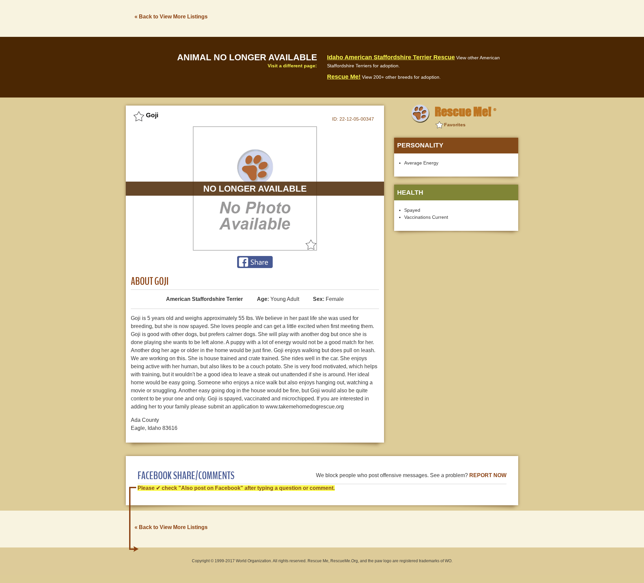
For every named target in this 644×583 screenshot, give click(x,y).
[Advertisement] (396, 18)
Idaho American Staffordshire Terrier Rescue (391, 57)
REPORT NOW (487, 475)
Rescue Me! (344, 76)
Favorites (455, 124)
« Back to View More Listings (171, 16)
